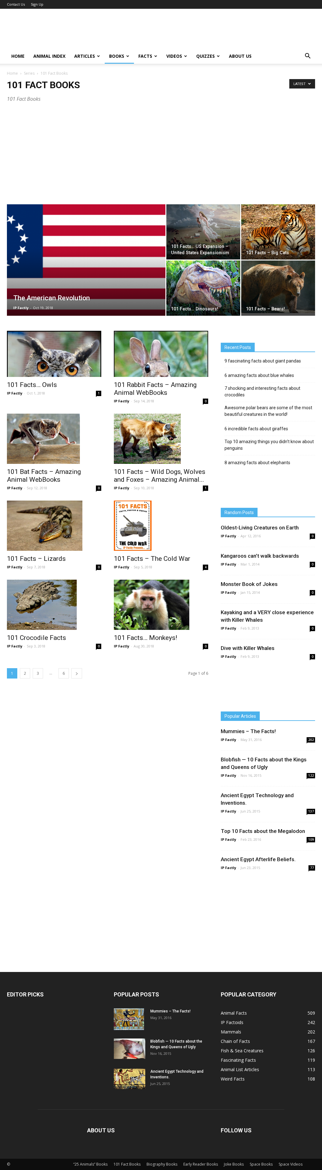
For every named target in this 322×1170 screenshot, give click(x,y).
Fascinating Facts (238, 1060)
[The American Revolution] (86, 272)
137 (311, 811)
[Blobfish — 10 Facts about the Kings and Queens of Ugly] (129, 1049)
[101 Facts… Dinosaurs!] (203, 288)
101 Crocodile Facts (36, 637)
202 (311, 740)
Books (116, 56)
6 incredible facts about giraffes (256, 428)
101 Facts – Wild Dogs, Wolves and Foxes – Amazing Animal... (159, 475)
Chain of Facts (235, 1041)
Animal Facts (234, 1013)
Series (29, 73)
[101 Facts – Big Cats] (278, 232)
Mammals (231, 1032)
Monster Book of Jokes (249, 584)
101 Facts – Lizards (36, 558)
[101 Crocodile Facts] (54, 605)
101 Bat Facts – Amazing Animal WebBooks (44, 475)
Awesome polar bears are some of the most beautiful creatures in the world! (268, 411)
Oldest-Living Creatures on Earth (260, 527)
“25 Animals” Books (90, 1164)
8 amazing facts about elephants (257, 462)
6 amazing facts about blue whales (259, 375)
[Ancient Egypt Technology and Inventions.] (129, 1079)
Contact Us (16, 4)
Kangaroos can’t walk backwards (260, 556)
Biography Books (162, 1164)
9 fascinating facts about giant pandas (263, 360)
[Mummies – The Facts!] (129, 1019)
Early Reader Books (200, 1164)
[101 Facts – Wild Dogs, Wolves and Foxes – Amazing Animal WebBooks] (161, 439)
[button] (307, 56)
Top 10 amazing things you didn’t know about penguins (269, 445)
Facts (145, 56)
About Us (240, 56)
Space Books (261, 1164)
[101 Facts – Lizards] (54, 526)
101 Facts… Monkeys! (145, 637)
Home (18, 56)
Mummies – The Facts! (248, 731)
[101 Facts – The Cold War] (161, 526)
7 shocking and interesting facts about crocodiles (262, 391)
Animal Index (49, 56)
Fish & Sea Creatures (242, 1051)
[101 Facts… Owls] (54, 354)
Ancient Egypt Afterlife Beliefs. (258, 859)
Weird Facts (233, 1079)
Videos (174, 56)
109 (311, 839)
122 (311, 775)
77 (312, 868)
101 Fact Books (127, 1164)
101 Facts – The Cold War (152, 558)
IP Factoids (232, 1022)
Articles (84, 56)
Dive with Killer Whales (248, 648)
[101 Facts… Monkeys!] (161, 605)
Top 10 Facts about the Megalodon (263, 831)
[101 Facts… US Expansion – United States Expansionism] (203, 231)
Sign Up (37, 4)
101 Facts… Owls (32, 385)
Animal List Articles (240, 1069)
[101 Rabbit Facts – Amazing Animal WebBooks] (161, 354)
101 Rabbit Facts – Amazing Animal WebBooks (155, 388)
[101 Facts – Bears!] (278, 286)
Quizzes (205, 56)
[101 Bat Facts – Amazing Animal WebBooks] (54, 439)
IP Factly (21, 307)
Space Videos (291, 1164)
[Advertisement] (161, 157)
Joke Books (234, 1164)
